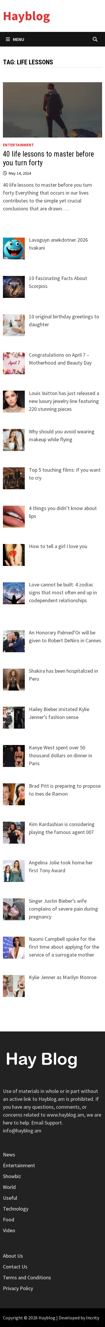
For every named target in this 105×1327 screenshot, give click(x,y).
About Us (13, 1255)
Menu (18, 39)
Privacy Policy (18, 1288)
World (9, 1187)
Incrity (92, 1318)
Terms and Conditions (27, 1277)
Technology (15, 1208)
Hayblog (26, 16)
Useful (10, 1197)
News (9, 1154)
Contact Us (15, 1266)
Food (8, 1219)
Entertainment (18, 144)
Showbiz (12, 1176)
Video (9, 1230)
